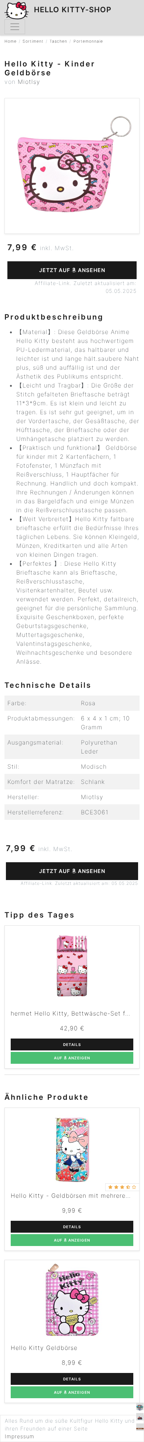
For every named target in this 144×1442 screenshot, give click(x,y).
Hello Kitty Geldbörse (44, 1347)
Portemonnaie (88, 41)
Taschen (58, 41)
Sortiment (33, 41)
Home (10, 41)
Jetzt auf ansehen (72, 270)
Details (72, 1044)
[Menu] (14, 26)
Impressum (19, 1436)
